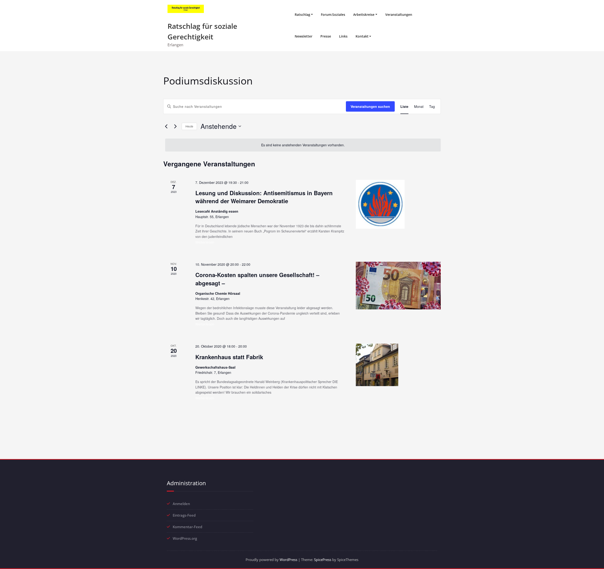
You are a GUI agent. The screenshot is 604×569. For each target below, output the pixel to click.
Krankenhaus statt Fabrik (229, 357)
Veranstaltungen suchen (370, 106)
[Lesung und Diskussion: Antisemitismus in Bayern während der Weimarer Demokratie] (398, 204)
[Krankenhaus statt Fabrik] (398, 365)
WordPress (288, 559)
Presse (325, 36)
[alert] (303, 145)
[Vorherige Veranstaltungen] (166, 126)
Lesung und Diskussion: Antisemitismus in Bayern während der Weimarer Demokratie (264, 197)
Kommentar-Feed (187, 526)
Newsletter (303, 36)
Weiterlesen (204, 242)
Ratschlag (302, 14)
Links (343, 36)
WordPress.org (185, 538)
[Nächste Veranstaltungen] (175, 126)
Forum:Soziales (333, 14)
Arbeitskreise (363, 14)
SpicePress (322, 559)
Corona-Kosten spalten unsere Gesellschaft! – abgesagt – (257, 279)
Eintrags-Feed (184, 515)
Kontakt (362, 36)
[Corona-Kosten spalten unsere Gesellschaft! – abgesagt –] (398, 285)
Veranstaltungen (398, 14)
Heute (189, 126)
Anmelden (181, 503)
